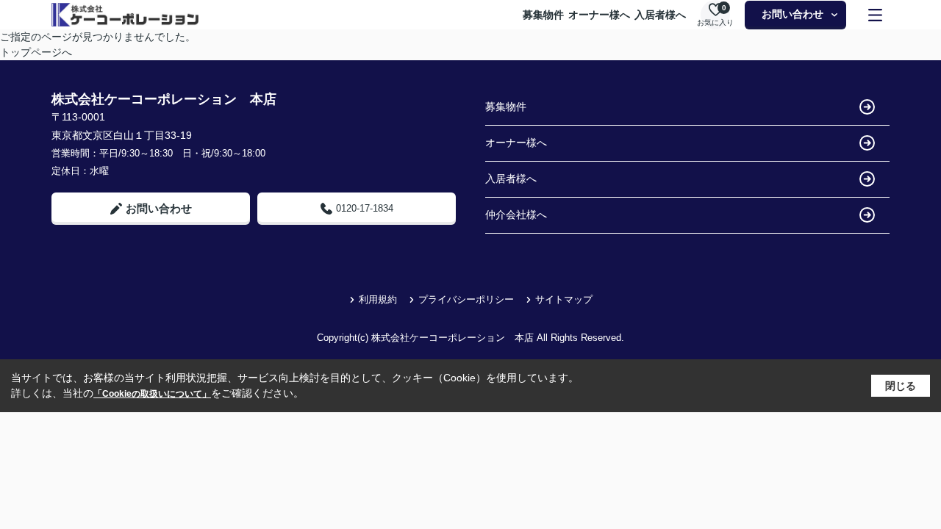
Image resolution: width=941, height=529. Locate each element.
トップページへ (36, 52)
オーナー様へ (599, 15)
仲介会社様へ (516, 214)
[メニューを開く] (875, 15)
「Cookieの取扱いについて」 (152, 394)
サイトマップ (564, 299)
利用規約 (378, 299)
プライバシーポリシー (466, 299)
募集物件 (543, 15)
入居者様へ (660, 15)
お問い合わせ (792, 14)
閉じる (900, 386)
